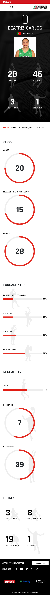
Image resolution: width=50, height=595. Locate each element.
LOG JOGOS (40, 127)
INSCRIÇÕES (27, 127)
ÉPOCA (6, 127)
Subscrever (40, 563)
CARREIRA (15, 127)
